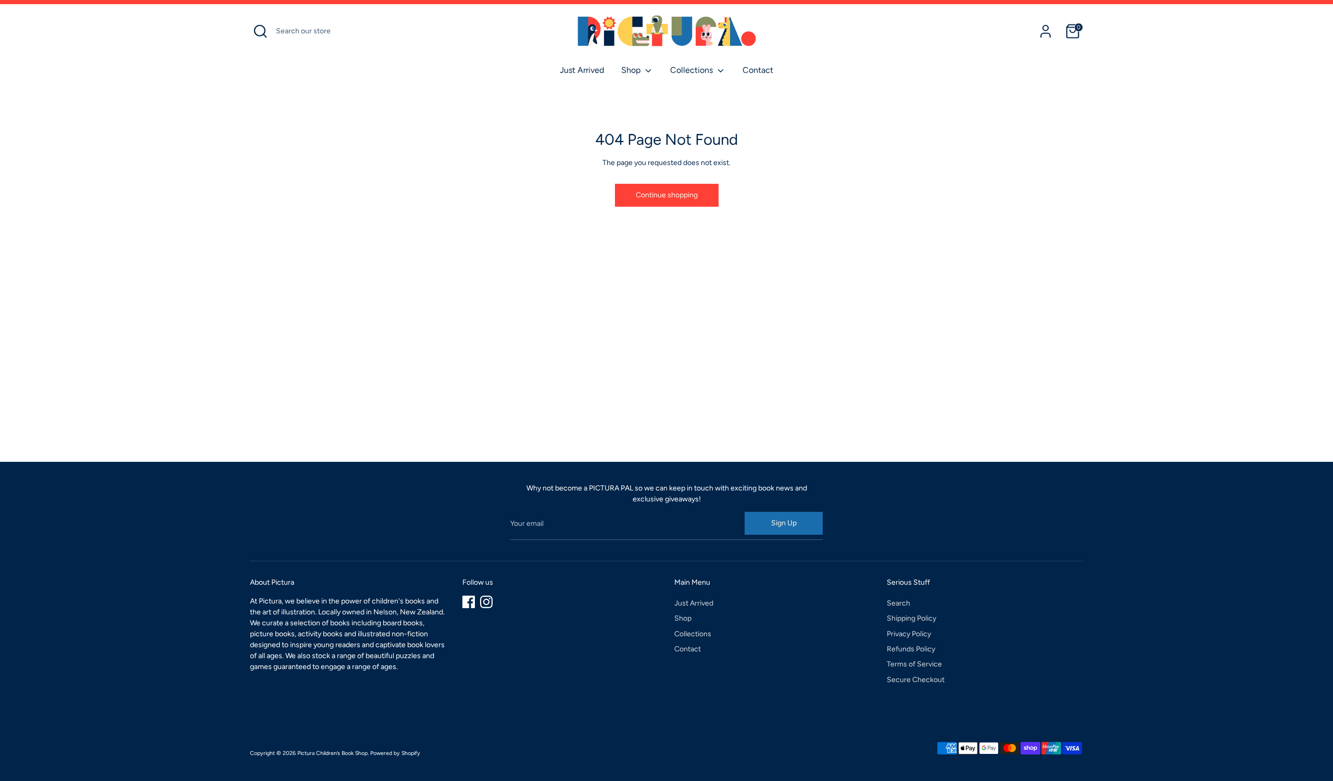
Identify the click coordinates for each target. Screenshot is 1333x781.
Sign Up (784, 523)
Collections (692, 70)
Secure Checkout (916, 679)
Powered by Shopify (395, 753)
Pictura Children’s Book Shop (332, 753)
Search (898, 603)
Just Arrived (582, 70)
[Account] (1045, 31)
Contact (758, 70)
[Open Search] (260, 31)
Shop (632, 70)
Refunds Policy (911, 649)
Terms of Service (914, 664)
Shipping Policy (911, 618)
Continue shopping (667, 195)
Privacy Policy (909, 633)
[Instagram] (486, 602)
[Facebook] (468, 602)
